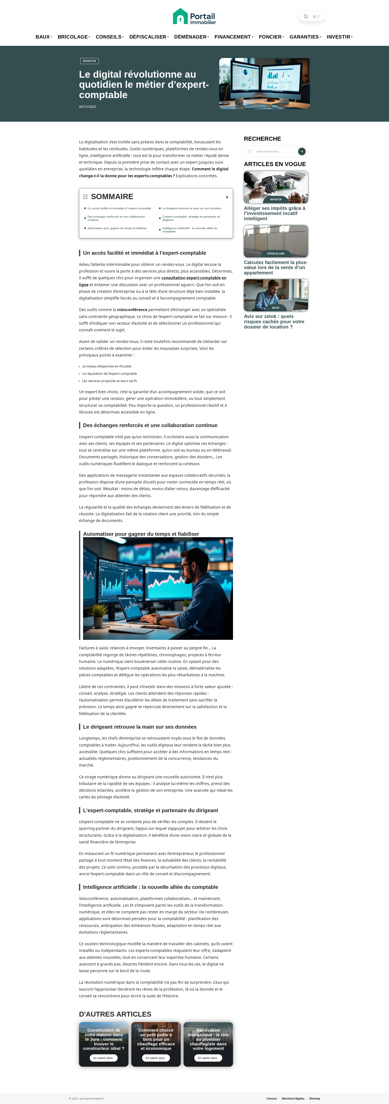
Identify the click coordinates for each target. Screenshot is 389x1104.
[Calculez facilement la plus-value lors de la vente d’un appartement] (276, 241)
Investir (89, 61)
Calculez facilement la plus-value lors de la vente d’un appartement (276, 267)
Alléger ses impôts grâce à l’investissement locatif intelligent (274, 213)
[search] (306, 16)
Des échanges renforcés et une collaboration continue (116, 218)
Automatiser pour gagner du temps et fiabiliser (117, 228)
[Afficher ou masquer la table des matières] (181, 197)
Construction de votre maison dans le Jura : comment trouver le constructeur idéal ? (103, 1039)
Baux (276, 307)
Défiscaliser (275, 253)
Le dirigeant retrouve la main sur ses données (191, 208)
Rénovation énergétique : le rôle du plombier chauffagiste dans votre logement (208, 1039)
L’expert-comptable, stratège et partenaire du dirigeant (191, 218)
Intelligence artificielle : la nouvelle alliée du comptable (189, 230)
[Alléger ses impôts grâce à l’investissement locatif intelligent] (276, 187)
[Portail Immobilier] (194, 16)
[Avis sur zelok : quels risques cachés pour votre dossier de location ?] (276, 295)
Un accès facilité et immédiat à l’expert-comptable (119, 208)
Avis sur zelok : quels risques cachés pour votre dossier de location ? (274, 321)
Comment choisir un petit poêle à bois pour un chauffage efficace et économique (156, 1039)
